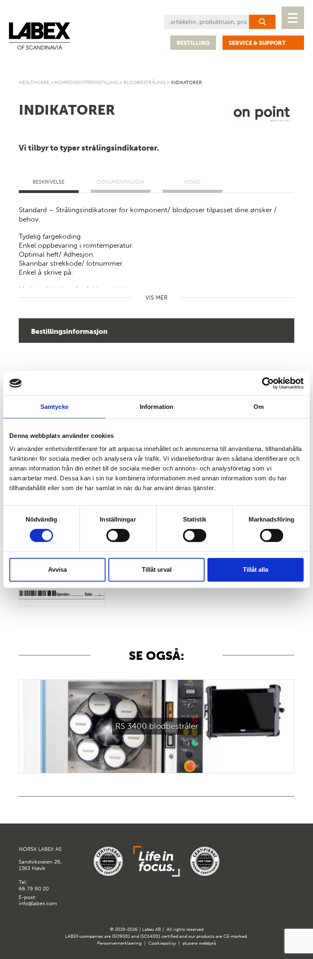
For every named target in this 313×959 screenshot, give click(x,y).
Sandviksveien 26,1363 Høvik (40, 858)
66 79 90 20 (34, 889)
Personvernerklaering (119, 943)
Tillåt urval (157, 569)
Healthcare (34, 82)
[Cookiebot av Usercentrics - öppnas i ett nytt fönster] (268, 383)
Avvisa (57, 569)
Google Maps (267, 853)
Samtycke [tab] (54, 406)
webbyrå (207, 943)
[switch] (118, 535)
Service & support (257, 43)
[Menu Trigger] (293, 18)
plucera (190, 943)
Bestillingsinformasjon (69, 331)
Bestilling (193, 43)
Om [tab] (258, 406)
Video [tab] (192, 182)
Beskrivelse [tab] (48, 182)
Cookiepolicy (162, 943)
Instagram (287, 853)
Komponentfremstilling (86, 82)
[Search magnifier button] (262, 22)
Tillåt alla (255, 569)
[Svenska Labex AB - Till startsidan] (39, 36)
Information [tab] (156, 406)
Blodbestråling (144, 82)
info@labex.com (38, 903)
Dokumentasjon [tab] (120, 182)
